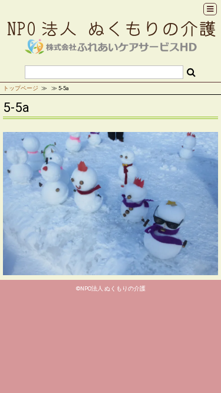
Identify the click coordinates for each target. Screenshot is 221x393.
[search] (191, 72)
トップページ (20, 88)
